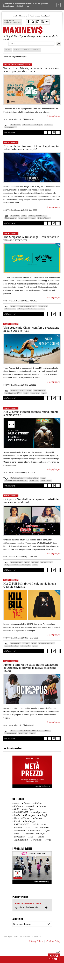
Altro (16, 803)
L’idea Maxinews (20, 16)
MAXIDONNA (21, 812)
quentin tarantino (11, 646)
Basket (27, 803)
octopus (35, 562)
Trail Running (21, 839)
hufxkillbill (15, 643)
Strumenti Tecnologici (34, 833)
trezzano (48, 125)
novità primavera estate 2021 (16, 480)
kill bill (26, 643)
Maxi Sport (17, 65)
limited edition (32, 478)
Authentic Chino (17, 390)
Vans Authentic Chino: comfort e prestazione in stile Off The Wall (31, 329)
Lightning (15, 215)
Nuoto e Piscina (22, 818)
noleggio (44, 815)
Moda (26, 50)
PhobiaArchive (10, 218)
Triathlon (37, 839)
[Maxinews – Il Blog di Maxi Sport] (22, 30)
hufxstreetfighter (17, 478)
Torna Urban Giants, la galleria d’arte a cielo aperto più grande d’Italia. (31, 69)
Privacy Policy (36, 941)
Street (28, 65)
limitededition (16, 562)
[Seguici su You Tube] (42, 22)
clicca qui (25, 6)
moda (24, 215)
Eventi (36, 50)
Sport (17, 50)
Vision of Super (43, 218)
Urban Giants (10, 127)
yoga (48, 839)
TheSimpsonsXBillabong (27, 309)
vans (44, 393)
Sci (28, 827)
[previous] (17, 867)
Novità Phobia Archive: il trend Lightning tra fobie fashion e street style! (31, 147)
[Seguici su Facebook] (28, 22)
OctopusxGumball (11, 565)
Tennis (41, 836)
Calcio (38, 803)
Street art (26, 125)
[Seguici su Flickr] (47, 22)
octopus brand (10, 733)
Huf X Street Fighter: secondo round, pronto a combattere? (31, 413)
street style (38, 125)
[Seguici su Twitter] (33, 22)
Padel (17, 821)
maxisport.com (40, 812)
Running (18, 827)
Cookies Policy (53, 941)
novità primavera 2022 (37, 215)
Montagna (30, 815)
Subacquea (19, 836)
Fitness (42, 806)
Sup (31, 836)
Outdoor (38, 818)
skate (26, 393)
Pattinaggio (30, 821)
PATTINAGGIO (21, 824)
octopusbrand (46, 562)
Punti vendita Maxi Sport (39, 16)
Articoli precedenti (14, 748)
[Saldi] (32, 787)
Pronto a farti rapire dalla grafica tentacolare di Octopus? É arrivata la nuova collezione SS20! (30, 667)
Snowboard (35, 830)
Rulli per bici (40, 824)
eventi (7, 65)
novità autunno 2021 (12, 393)
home (8, 50)
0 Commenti (10, 132)
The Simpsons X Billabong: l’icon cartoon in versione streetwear (31, 238)
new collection (39, 390)
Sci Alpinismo (41, 827)
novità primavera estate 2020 (29, 731)
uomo (33, 218)
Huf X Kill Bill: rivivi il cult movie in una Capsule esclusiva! (29, 585)
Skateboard (19, 830)
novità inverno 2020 (46, 643)
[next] (47, 867)
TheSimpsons (10, 309)
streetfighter (46, 480)
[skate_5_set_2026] (32, 867)
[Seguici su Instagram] (38, 22)
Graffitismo (15, 125)
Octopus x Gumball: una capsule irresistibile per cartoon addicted (31, 501)
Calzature (18, 806)
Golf (16, 809)
